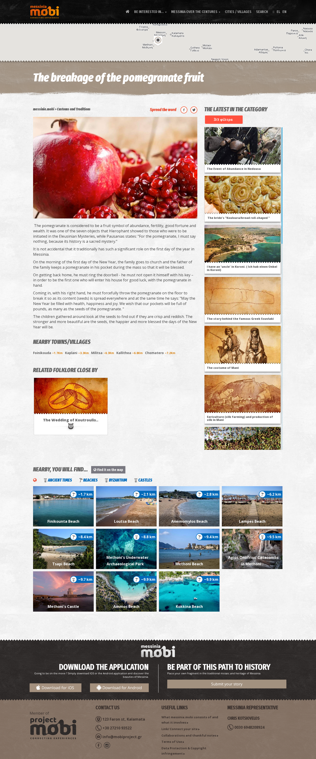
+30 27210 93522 (117, 728)
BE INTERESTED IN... (150, 11)
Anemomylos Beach (189, 521)
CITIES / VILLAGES (238, 11)
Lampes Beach (252, 521)
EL (278, 12)
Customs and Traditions (73, 109)
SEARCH (262, 11)
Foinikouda (48, 353)
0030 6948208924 (249, 727)
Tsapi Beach (63, 563)
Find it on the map (109, 470)
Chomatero (160, 353)
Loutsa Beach (126, 521)
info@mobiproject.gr (122, 736)
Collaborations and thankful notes (188, 735)
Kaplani (77, 353)
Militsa (102, 353)
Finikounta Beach (63, 521)
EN (284, 12)
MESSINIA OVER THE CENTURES (195, 11)
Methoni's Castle (63, 606)
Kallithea (129, 353)
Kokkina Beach (189, 606)
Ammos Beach (126, 606)
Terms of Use (171, 742)
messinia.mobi (43, 109)
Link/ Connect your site (179, 729)
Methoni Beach (189, 563)
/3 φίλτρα (223, 119)
